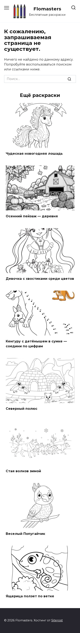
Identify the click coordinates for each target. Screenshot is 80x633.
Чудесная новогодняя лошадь (34, 153)
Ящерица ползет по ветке (30, 596)
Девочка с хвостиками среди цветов (40, 279)
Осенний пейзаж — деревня (32, 216)
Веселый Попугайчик (25, 533)
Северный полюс (21, 409)
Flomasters (47, 9)
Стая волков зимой (23, 471)
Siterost (57, 620)
